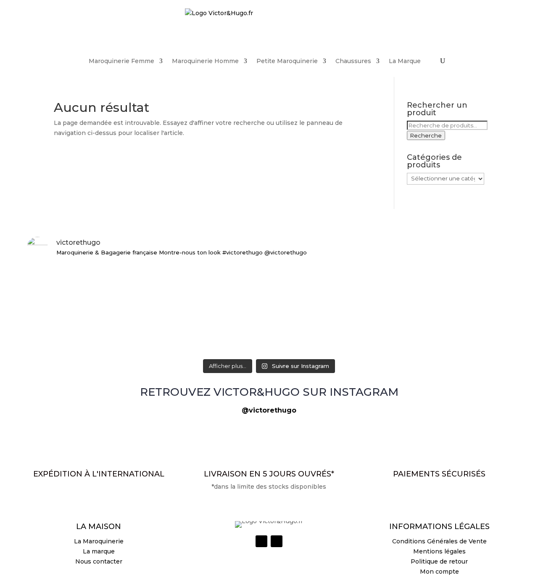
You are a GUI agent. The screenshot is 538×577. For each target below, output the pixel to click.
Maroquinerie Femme (121, 61)
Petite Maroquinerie (287, 61)
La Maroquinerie (99, 541)
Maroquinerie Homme (205, 61)
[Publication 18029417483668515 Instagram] (106, 317)
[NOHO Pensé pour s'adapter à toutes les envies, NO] (432, 283)
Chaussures (353, 61)
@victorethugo (269, 410)
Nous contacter (98, 561)
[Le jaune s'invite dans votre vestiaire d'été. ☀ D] (269, 332)
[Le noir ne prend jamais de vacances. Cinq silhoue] (106, 288)
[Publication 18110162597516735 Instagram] (269, 273)
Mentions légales (439, 551)
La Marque (405, 61)
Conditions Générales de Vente (439, 541)
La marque (99, 551)
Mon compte (439, 571)
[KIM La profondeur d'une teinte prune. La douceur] (432, 327)
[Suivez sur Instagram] (261, 541)
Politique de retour (439, 561)
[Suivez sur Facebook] (276, 541)
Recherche (426, 135)
